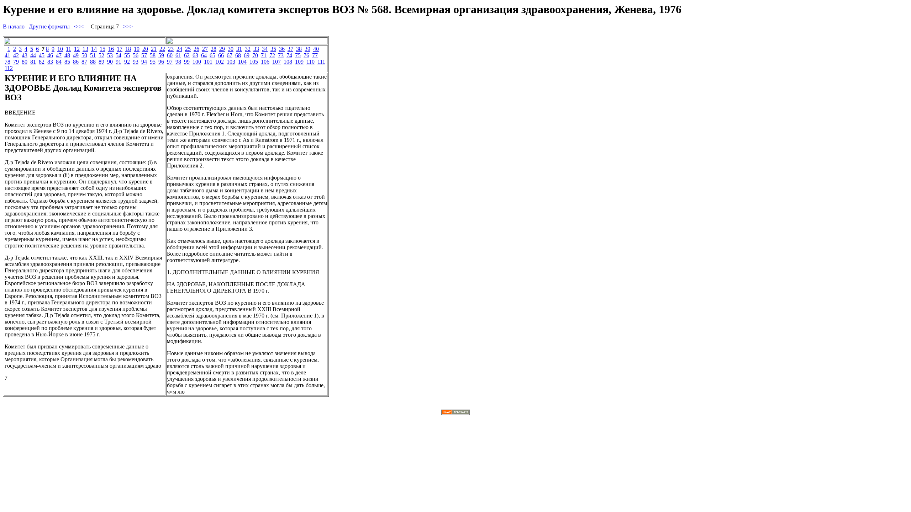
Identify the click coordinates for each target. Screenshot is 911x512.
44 (33, 55)
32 (248, 49)
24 (179, 49)
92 (127, 62)
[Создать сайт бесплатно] (455, 413)
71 (264, 55)
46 (50, 55)
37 (290, 49)
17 (119, 49)
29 (222, 49)
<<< (79, 26)
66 (221, 55)
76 (306, 55)
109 (299, 62)
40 (316, 49)
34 (265, 49)
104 (242, 62)
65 (212, 55)
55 (127, 55)
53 (110, 55)
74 (289, 55)
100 (197, 62)
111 (321, 62)
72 (272, 55)
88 (93, 62)
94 (144, 62)
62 (187, 55)
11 (68, 49)
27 (205, 49)
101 (208, 62)
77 (315, 55)
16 (111, 49)
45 (41, 55)
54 (118, 55)
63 (195, 55)
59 (161, 55)
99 (187, 62)
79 (16, 62)
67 (229, 55)
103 (231, 62)
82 (41, 62)
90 (110, 62)
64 (204, 55)
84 (59, 62)
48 (67, 55)
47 (59, 55)
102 (219, 62)
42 (16, 55)
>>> (128, 26)
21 (154, 49)
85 (67, 62)
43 (24, 55)
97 (170, 62)
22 (162, 49)
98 (178, 62)
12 (77, 49)
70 (255, 55)
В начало (14, 26)
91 (118, 62)
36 (282, 49)
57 (144, 55)
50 (84, 55)
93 (135, 62)
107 (276, 62)
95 (153, 62)
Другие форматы (49, 26)
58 (153, 55)
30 (230, 49)
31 (239, 49)
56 (135, 55)
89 (101, 62)
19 (136, 49)
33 (256, 49)
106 (265, 62)
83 (50, 62)
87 (84, 62)
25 (188, 49)
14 (94, 49)
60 (170, 55)
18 (128, 49)
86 (76, 62)
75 (298, 55)
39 (307, 49)
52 (101, 55)
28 (213, 49)
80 (24, 62)
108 (288, 62)
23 (171, 49)
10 (60, 49)
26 (196, 49)
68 (238, 55)
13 (85, 49)
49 (76, 55)
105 (253, 62)
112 (9, 68)
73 (281, 55)
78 (7, 62)
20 (145, 49)
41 (7, 55)
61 (178, 55)
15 (102, 49)
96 (161, 62)
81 (33, 62)
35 (273, 49)
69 (246, 55)
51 (93, 55)
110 (310, 62)
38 (299, 49)
